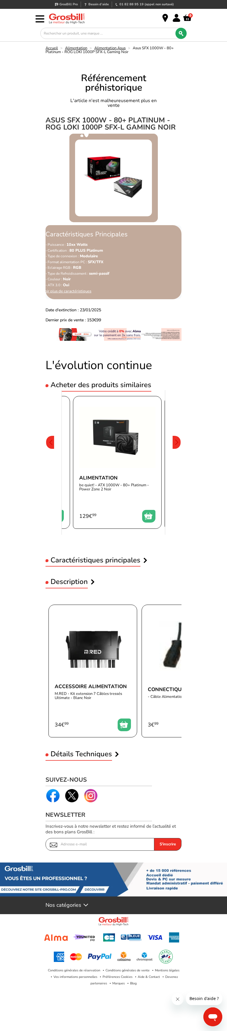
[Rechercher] (181, 33)
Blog (133, 983)
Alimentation (76, 48)
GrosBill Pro (68, 4)
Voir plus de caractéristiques (67, 291)
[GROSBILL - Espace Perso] (176, 18)
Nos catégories (63, 905)
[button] (50, 462)
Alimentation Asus (110, 48)
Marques (118, 983)
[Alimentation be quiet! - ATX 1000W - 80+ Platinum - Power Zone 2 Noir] (117, 462)
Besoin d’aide (98, 4)
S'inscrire (168, 844)
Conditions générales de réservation (74, 970)
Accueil (52, 48)
